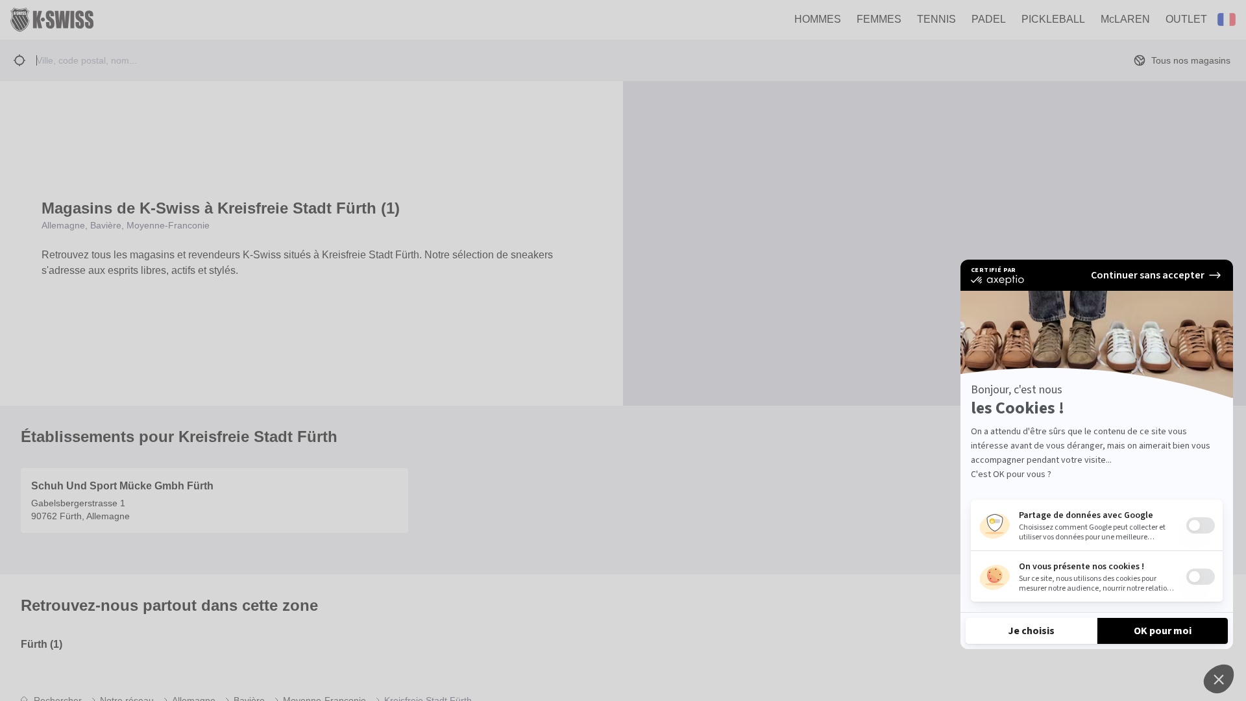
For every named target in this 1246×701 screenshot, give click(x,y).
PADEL (988, 19)
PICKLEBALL (1053, 19)
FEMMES (879, 19)
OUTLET (1186, 19)
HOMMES (817, 19)
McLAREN (1125, 19)
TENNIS (936, 19)
